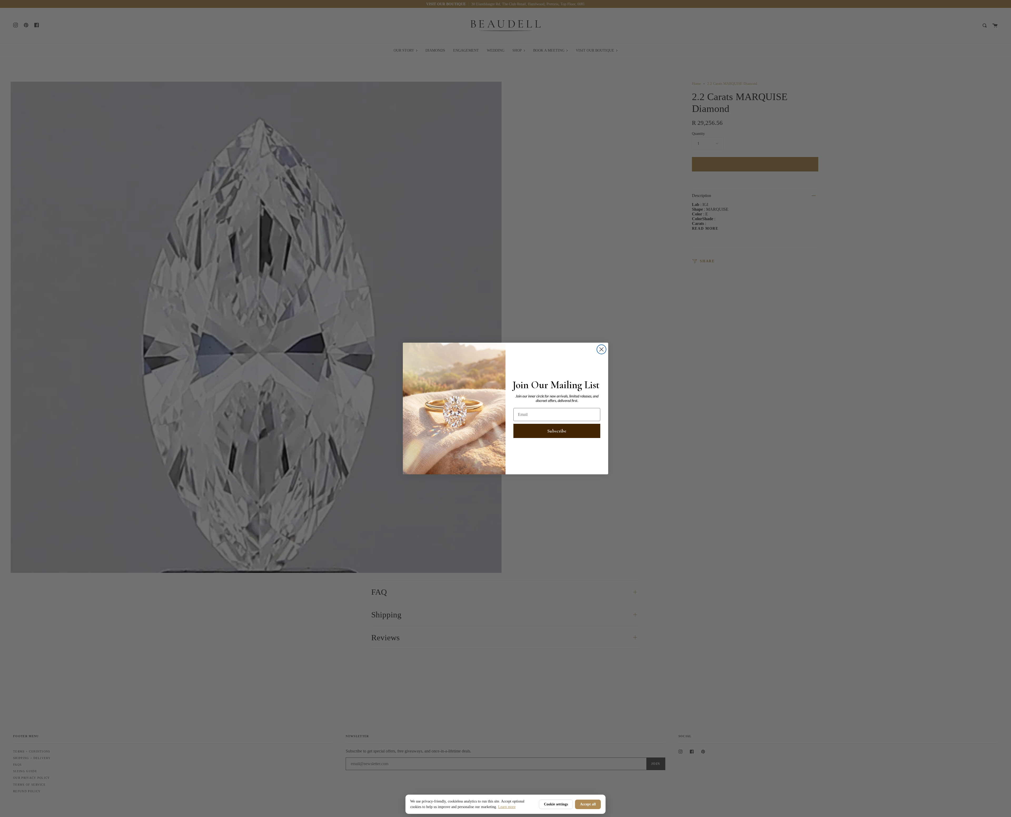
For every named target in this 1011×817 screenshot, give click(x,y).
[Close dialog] (601, 349)
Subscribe (556, 431)
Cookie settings (556, 804)
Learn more (507, 807)
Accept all (588, 804)
